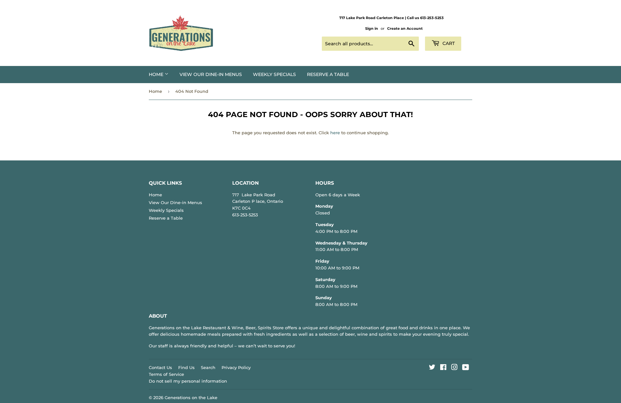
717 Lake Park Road (253, 194)
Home (157, 74)
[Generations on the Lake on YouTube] (465, 368)
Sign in (371, 28)
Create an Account (405, 28)
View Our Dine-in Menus (211, 74)
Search (208, 367)
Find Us (186, 367)
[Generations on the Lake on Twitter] (432, 368)
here (335, 132)
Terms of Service (166, 374)
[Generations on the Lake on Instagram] (454, 368)
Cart (448, 43)
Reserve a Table (328, 74)
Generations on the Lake (191, 397)
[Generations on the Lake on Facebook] (443, 368)
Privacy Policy (236, 367)
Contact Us (160, 367)
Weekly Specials (274, 74)
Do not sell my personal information (188, 381)
